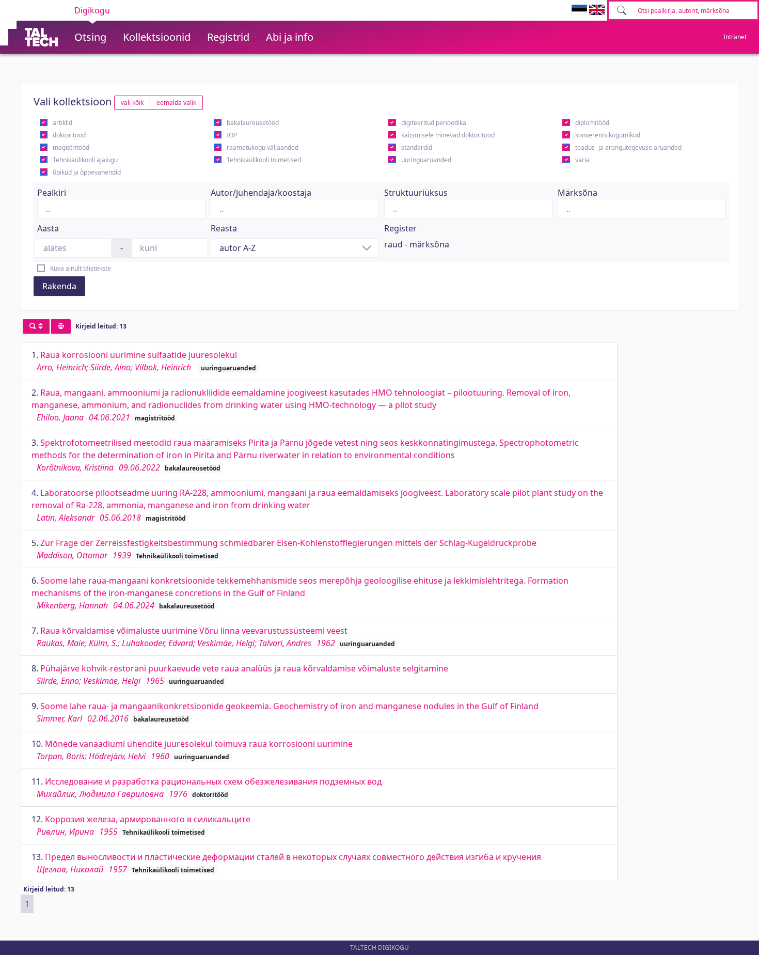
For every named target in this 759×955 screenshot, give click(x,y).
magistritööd (71, 147)
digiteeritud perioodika (433, 122)
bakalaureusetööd (253, 122)
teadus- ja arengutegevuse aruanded (628, 147)
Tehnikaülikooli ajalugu (85, 159)
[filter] (36, 326)
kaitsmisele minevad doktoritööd (448, 135)
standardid (416, 147)
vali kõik (132, 102)
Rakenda (59, 286)
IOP (232, 135)
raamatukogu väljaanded (262, 147)
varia (582, 159)
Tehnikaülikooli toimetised (264, 159)
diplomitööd (592, 122)
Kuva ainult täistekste (80, 268)
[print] (61, 326)
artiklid (62, 122)
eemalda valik (176, 102)
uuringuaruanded (426, 159)
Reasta (224, 228)
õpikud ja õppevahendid (87, 172)
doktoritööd (69, 135)
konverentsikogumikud (607, 135)
